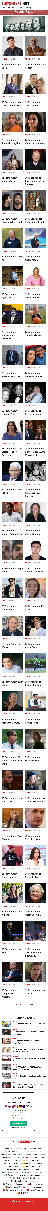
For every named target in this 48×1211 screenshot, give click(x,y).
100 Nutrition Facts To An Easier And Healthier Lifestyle (27, 1050)
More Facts (19, 1158)
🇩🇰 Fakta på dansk (13, 1166)
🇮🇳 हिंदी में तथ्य (9, 1175)
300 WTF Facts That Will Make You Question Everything (26, 1068)
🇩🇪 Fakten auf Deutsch (35, 1158)
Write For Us (36, 1152)
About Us (8, 1149)
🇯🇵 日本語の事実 (13, 1178)
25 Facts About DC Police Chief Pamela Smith (12, 760)
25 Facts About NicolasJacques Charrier (33, 493)
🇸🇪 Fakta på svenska (31, 1166)
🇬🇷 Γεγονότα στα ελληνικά (32, 1172)
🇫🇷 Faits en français (13, 1160)
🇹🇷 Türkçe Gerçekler (35, 1190)
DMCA (20, 1155)
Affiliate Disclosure (8, 1155)
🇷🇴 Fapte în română (12, 1187)
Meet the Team (35, 1149)
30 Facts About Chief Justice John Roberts (34, 181)
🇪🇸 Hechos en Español (32, 1160)
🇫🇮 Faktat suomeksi (31, 1169)
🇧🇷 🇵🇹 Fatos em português (31, 1163)
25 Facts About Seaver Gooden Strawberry (33, 952)
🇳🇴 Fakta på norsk (14, 1169)
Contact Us (24, 1152)
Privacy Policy (39, 1155)
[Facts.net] (15, 3)
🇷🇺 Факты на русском (32, 1187)
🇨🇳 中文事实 (23, 1193)
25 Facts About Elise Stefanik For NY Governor (12, 452)
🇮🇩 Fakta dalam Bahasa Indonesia (29, 1175)
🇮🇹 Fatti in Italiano (11, 1163)
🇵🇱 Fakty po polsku (35, 1184)
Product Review (11, 1152)
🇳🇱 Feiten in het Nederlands (14, 1184)
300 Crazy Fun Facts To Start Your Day (28, 1023)
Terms (28, 1155)
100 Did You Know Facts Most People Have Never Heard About (28, 1086)
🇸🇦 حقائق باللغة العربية (10, 1172)
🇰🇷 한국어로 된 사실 (31, 1178)
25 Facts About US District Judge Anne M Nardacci (35, 452)
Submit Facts (6, 1158)
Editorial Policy (20, 1149)
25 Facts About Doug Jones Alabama (9, 993)
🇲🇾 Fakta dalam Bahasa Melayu (23, 1181)
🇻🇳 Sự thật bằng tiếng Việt (13, 1190)
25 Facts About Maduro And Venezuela (9, 335)
